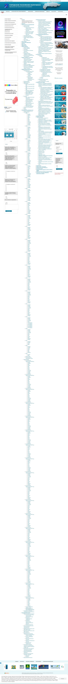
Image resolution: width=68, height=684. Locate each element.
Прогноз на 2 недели (13, 111)
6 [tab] (63, 81)
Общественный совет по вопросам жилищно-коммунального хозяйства (44, 123)
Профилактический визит (42, 31)
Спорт (25, 108)
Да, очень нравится (58, 147)
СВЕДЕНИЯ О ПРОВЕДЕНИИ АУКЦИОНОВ (45, 155)
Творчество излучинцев (29, 106)
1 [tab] (55, 81)
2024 (26, 138)
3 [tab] (58, 81)
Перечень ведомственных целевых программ (30, 635)
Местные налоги (41, 150)
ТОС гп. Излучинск (27, 40)
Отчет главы (26, 39)
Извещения (40, 153)
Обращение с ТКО (41, 151)
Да (6, 152)
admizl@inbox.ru (60, 64)
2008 (26, 345)
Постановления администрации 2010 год (30, 583)
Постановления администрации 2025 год (30, 375)
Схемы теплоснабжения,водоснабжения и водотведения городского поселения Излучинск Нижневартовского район (45, 145)
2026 (26, 113)
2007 (26, 340)
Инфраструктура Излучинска (27, 69)
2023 (26, 151)
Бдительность (44, 57)
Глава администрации (27, 35)
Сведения (42, 41)
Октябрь (29, 122)
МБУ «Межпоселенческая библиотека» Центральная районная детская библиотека (30, 99)
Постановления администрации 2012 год (30, 556)
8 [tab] (58, 83)
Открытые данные (39, 116)
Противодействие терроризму (45, 70)
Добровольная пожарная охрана (47, 62)
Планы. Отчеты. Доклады (42, 28)
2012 (26, 290)
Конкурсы (27, 656)
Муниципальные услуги (26, 612)
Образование (26, 83)
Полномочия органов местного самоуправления (29, 56)
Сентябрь (29, 121)
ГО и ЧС (43, 65)
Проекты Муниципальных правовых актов (30, 28)
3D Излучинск (60, 11)
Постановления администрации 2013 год (30, 514)
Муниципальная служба (40, 82)
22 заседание (30, 326)
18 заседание (30, 322)
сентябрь (29, 184)
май (28, 193)
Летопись (29, 76)
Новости (48, 11)
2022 (26, 164)
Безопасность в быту (45, 58)
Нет (6, 154)
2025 (26, 125)
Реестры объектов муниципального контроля (45, 30)
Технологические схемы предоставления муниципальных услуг (30, 615)
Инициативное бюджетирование (29, 65)
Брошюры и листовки (45, 75)
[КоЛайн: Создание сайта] (7, 673)
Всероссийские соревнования (30, 78)
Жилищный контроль (41, 20)
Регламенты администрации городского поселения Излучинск (29, 622)
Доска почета (26, 52)
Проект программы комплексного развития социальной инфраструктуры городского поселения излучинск (45, 132)
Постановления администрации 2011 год (30, 570)
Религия (25, 109)
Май (28, 117)
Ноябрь (29, 123)
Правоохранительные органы (43, 79)
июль (28, 182)
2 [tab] (57, 81)
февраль (29, 179)
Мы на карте (54, 11)
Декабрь (29, 124)
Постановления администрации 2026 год (30, 361)
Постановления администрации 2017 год (30, 486)
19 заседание (30, 323)
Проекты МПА (28, 356)
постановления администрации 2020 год (30, 444)
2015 (26, 252)
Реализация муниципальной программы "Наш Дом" (28, 654)
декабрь (29, 187)
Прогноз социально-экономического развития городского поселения (28, 59)
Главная (2, 11)
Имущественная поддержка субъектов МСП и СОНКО (9, 47)
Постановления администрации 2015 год (30, 528)
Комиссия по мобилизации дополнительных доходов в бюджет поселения (28, 67)
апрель (29, 181)
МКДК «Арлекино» (29, 105)
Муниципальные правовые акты (27, 110)
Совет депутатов (26, 26)
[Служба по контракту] (60, 78)
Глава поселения (26, 25)
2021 (26, 177)
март (28, 180)
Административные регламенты (29, 613)
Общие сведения (25, 46)
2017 (26, 226)
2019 (26, 201)
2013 (26, 277)
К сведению (40, 55)
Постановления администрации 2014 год (30, 542)
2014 (26, 265)
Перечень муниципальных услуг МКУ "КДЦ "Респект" (29, 629)
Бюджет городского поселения (27, 57)
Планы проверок (41, 130)
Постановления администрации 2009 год (30, 597)
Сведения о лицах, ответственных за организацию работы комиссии (46, 98)
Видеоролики (44, 74)
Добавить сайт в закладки (9, 0)
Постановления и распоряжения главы (29, 358)
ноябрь (29, 186)
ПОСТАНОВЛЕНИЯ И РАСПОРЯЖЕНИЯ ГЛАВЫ (30, 609)
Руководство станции (30, 75)
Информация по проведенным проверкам (45, 120)
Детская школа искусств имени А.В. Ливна (30, 104)
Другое (6, 203)
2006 (26, 353)
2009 (26, 328)
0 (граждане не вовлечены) (10, 171)
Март (28, 115)
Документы (40, 35)
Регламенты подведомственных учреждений (29, 618)
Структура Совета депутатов (29, 30)
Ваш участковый (43, 80)
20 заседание (30, 324)
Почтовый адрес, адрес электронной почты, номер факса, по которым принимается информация (46, 95)
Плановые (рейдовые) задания (43, 29)
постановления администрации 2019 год (30, 458)
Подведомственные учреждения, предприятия (28, 54)
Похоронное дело (39, 168)
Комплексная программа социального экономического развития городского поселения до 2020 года (29, 646)
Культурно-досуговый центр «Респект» (29, 102)
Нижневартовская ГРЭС (30, 71)
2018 (26, 214)
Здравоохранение (27, 82)
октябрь (29, 185)
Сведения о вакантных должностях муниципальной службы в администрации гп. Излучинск (45, 106)
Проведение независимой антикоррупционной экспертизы (29, 611)
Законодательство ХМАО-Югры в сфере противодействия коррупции (46, 39)
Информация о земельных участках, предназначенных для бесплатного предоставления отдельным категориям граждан (45, 128)
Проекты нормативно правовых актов (29, 607)
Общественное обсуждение (41, 166)
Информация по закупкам (42, 121)
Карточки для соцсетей (46, 76)
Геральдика (26, 49)
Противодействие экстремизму (47, 66)
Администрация (26, 359)
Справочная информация (39, 11)
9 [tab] (60, 83)
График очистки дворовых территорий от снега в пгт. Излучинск (45, 149)
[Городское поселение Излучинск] (9, 3)
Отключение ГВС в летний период (44, 158)
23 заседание (30, 327)
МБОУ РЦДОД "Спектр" (29, 92)
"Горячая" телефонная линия (43, 46)
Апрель (29, 116)
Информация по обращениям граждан (44, 119)
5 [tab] (61, 81)
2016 (26, 239)
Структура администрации (28, 36)
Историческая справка (29, 32)
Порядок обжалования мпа (28, 111)
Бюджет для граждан (27, 64)
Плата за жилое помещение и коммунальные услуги (43, 118)
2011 (26, 303)
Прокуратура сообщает (40, 115)
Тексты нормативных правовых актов (46, 87)
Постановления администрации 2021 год (30, 430)
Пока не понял (59, 149)
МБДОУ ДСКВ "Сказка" (29, 93)
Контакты (8, 11)
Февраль (29, 127)
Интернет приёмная (30, 661)
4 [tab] (60, 81)
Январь (29, 114)
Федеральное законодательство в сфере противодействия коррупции (46, 37)
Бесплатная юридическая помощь (44, 147)
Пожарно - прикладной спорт (47, 63)
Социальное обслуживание (28, 107)
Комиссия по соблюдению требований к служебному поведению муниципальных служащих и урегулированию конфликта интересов (45, 85)
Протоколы (27, 655)
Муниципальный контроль (28, 657)
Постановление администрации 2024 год (30, 389)
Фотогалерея (30, 11)
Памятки (41, 77)
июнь (28, 194)
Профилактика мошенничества (45, 71)
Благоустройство (26, 81)
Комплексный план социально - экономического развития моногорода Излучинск (29, 649)
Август (29, 120)
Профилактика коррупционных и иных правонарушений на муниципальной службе (45, 102)
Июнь (29, 118)
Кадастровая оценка (41, 154)
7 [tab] (64, 81)
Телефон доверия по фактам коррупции (45, 53)
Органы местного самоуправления (28, 24)
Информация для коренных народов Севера (44, 171)
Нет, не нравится (57, 151)
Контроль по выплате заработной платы (45, 157)
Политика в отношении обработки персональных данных (42, 173)
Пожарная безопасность (46, 64)
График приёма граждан (30, 31)
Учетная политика (41, 152)
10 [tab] (61, 83)
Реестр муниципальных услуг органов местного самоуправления (28, 626)
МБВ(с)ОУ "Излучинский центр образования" (30, 91)
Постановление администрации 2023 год (30, 403)
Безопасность (38, 54)
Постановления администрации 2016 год (30, 500)
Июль (29, 119)
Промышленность (27, 70)
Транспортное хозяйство (42, 156)
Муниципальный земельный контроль (44, 27)
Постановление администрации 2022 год (30, 417)
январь (29, 178)
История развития (27, 48)
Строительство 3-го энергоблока (31, 80)
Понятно (62, 678)
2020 (26, 188)
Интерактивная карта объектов (41, 167)
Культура (25, 96)
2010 (26, 316)
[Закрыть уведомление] (67, 674)
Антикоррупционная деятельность (42, 34)
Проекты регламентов (29, 624)
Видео (41, 56)
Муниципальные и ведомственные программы (28, 633)
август (29, 183)
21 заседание (30, 325)
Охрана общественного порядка (47, 59)
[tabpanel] (60, 78)
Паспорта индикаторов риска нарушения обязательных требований (45, 33)
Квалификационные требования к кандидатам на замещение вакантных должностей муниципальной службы (44, 109)
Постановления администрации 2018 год (30, 472)
